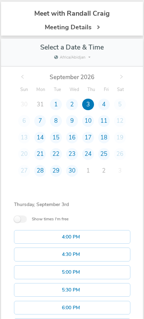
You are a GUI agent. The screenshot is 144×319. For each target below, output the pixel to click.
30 (72, 171)
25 (103, 154)
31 (40, 104)
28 (40, 171)
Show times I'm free (50, 219)
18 (103, 138)
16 (72, 138)
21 (40, 154)
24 (88, 154)
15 (55, 138)
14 (40, 138)
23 (72, 154)
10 (88, 121)
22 (55, 154)
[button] (72, 237)
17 (88, 138)
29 (55, 171)
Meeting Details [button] (68, 27)
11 (103, 121)
